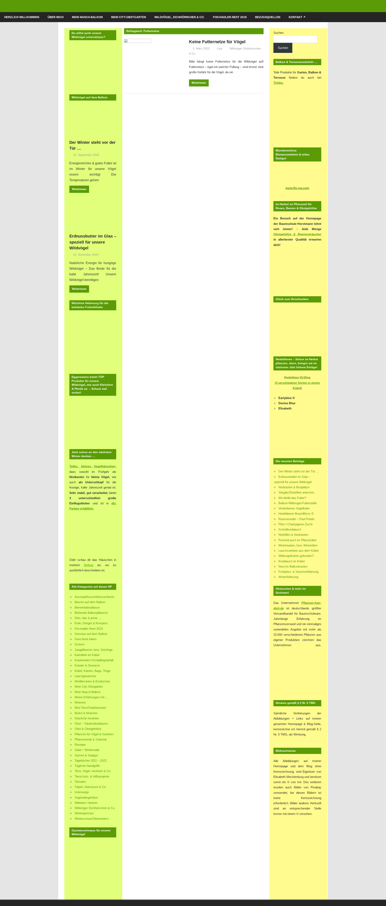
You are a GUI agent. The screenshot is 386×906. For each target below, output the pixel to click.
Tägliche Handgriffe (87, 765)
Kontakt (295, 17)
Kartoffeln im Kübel (87, 655)
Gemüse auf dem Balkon (91, 634)
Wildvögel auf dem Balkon (90, 97)
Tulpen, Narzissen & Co (90, 787)
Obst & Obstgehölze (88, 728)
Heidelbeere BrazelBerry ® (296, 513)
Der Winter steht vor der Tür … (298, 471)
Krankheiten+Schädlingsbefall (94, 660)
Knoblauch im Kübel (291, 561)
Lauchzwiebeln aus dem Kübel (298, 550)
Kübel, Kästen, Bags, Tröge (92, 671)
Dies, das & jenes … (88, 618)
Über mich (56, 17)
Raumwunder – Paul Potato (296, 519)
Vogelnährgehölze (86, 797)
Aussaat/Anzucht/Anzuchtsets (94, 597)
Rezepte (80, 744)
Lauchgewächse (85, 676)
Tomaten (80, 781)
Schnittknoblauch (289, 529)
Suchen (278, 32)
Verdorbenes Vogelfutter (294, 508)
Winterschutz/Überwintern (92, 818)
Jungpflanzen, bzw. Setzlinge (94, 649)
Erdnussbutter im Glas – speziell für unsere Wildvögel (92, 242)
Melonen (80, 702)
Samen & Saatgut (86, 755)
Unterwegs (82, 792)
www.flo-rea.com (297, 188)
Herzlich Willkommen (21, 17)
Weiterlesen (199, 82)
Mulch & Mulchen (86, 713)
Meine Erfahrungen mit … (91, 697)
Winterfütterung (288, 577)
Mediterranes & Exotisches (92, 681)
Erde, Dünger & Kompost (91, 623)
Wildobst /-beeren (86, 802)
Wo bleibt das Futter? (292, 498)
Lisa (219, 48)
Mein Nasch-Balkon (87, 17)
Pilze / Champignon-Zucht (295, 524)
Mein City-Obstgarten (128, 17)
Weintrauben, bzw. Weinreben (297, 545)
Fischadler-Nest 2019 (230, 17)
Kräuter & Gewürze (87, 665)
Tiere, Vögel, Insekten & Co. (93, 771)
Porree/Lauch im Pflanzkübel (297, 540)
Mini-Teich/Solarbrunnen (90, 707)
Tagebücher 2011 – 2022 (91, 760)
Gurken (79, 644)
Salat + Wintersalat (87, 750)
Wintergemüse (84, 813)
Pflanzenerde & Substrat (91, 739)
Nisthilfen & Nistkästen (293, 534)
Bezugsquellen (267, 17)
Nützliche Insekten (87, 718)
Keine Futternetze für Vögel (217, 41)
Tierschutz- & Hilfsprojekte (92, 776)
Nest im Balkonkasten (292, 566)
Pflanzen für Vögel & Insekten (94, 734)
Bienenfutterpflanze (87, 607)
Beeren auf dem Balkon (90, 602)
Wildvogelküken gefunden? (296, 555)
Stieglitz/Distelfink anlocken (296, 492)
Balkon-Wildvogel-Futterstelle (297, 503)
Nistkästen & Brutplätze (293, 487)
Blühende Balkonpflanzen (91, 612)
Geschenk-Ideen (85, 639)
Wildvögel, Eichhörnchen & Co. (179, 17)
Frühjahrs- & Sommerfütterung (298, 571)
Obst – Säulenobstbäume (91, 723)
